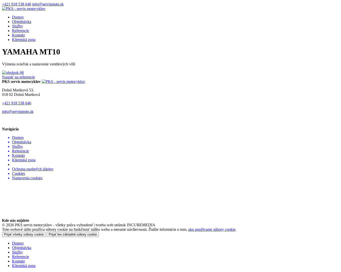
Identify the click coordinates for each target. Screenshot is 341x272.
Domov (18, 17)
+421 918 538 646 (16, 4)
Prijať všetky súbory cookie (24, 234)
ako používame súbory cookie (211, 229)
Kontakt (18, 35)
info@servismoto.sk (48, 4)
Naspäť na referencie (18, 77)
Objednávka (21, 21)
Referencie (20, 30)
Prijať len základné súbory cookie (73, 234)
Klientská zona (23, 39)
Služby (17, 26)
